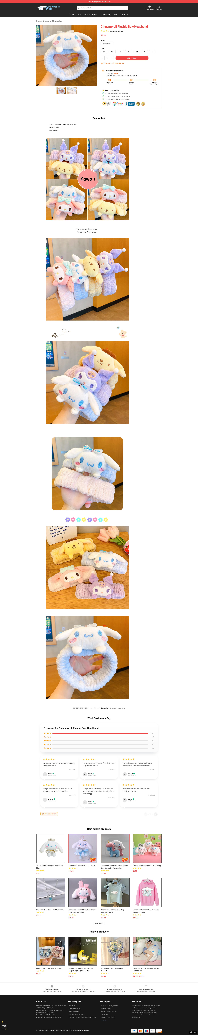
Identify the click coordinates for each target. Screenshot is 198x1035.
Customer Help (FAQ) (107, 1017)
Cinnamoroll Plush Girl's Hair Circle (48, 968)
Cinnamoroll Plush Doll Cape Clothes (81, 866)
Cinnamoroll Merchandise (52, 21)
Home (38, 21)
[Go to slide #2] (72, 90)
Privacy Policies (74, 1011)
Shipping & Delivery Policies (109, 1006)
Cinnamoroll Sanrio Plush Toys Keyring (147, 866)
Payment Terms (106, 1008)
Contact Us (104, 1014)
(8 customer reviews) (116, 31)
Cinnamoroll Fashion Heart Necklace (49, 910)
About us (72, 1006)
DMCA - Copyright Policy (76, 1014)
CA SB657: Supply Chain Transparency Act (82, 1017)
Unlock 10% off (4, 1026)
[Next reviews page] (156, 814)
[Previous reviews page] (146, 814)
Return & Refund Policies (109, 1011)
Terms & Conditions (75, 1008)
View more (99, 923)
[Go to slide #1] (61, 90)
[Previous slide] (39, 55)
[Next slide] (94, 55)
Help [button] (194, 1032)
